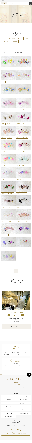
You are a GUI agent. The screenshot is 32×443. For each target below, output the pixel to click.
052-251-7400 (16, 315)
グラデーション (20, 68)
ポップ (9, 68)
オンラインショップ (23, 413)
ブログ (23, 406)
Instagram (23, 388)
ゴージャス (25, 137)
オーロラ (9, 95)
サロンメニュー (23, 399)
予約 (4, 3)
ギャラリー (8, 406)
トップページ (8, 396)
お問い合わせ (24, 409)
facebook (8, 388)
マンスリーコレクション (9, 38)
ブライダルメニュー (8, 403)
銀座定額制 (14, 41)
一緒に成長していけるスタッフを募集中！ (16, 423)
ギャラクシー (4, 193)
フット (26, 38)
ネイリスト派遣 (8, 416)
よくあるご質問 (23, 403)
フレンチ (4, 68)
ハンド (19, 38)
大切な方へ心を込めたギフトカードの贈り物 (16, 431)
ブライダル (6, 41)
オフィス (9, 109)
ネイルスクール (8, 413)
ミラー (3, 123)
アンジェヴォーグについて (23, 396)
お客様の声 (8, 399)
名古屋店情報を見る (16, 326)
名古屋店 (8, 409)
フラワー (19, 123)
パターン (8, 123)
